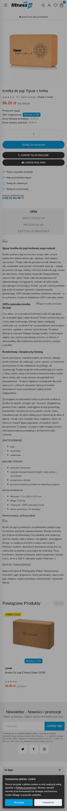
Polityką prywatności (26, 787)
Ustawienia (48, 802)
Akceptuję (19, 802)
